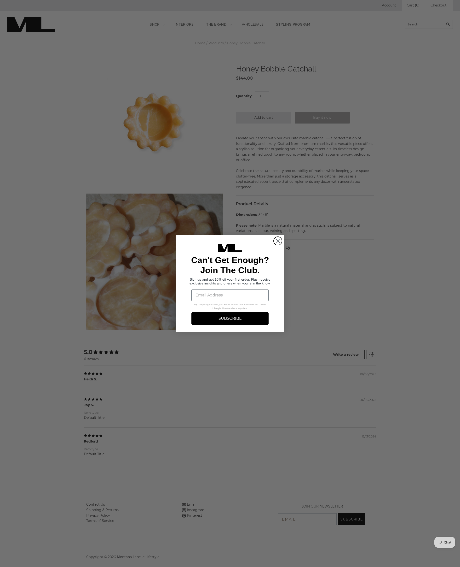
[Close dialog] (278, 241)
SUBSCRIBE (230, 318)
